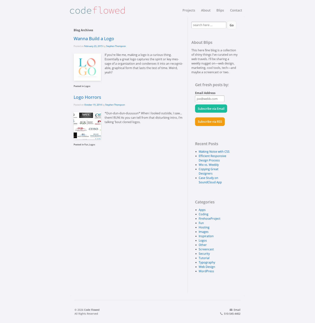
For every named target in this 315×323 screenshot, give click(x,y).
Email (237, 309)
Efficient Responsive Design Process (212, 158)
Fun (86, 144)
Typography (207, 262)
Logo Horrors (87, 97)
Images (204, 232)
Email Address (205, 93)
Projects (188, 10)
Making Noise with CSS (214, 152)
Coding (203, 214)
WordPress (206, 271)
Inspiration (206, 236)
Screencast (206, 249)
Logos (87, 86)
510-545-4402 (232, 313)
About (206, 10)
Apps (202, 210)
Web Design (207, 267)
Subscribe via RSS (210, 122)
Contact (236, 10)
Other (203, 245)
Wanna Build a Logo (94, 38)
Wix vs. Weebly (209, 165)
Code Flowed (91, 309)
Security (204, 254)
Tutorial (204, 258)
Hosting (204, 227)
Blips (220, 10)
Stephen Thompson (116, 46)
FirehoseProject (209, 219)
